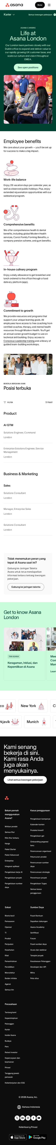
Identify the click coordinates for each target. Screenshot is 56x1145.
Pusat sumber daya (38, 944)
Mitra (32, 973)
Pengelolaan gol (37, 836)
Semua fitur (10, 832)
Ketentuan (24, 1127)
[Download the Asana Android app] (37, 1137)
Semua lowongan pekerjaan (40, 15)
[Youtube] (38, 1117)
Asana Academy (37, 927)
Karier (7, 1029)
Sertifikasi (34, 933)
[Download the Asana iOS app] (17, 1137)
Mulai (39, 5)
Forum (33, 938)
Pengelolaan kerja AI (13, 872)
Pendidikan (9, 967)
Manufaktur (10, 973)
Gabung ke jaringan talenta (25, 587)
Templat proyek (36, 955)
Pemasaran (9, 921)
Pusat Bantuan (36, 916)
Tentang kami (10, 1012)
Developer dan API (38, 967)
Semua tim (9, 990)
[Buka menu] (49, 5)
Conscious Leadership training (19, 341)
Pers (7, 1047)
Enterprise (9, 861)
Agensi (8, 984)
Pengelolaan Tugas (38, 883)
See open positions (28, 67)
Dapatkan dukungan (39, 921)
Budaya (8, 1041)
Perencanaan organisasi (40, 851)
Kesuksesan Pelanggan (40, 961)
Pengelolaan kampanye (40, 819)
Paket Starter (10, 849)
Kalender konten (37, 824)
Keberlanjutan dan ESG (15, 1083)
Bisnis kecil (9, 916)
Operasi (8, 927)
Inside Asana (10, 1035)
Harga (7, 843)
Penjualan (9, 944)
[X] (17, 1117)
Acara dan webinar (38, 950)
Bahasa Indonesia (31, 1107)
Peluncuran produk (38, 857)
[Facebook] (33, 1117)
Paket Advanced (12, 855)
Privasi (7, 1067)
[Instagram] (28, 1117)
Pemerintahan (11, 961)
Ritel (7, 955)
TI (5, 933)
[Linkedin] (22, 1117)
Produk (8, 938)
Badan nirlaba (11, 978)
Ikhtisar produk (11, 826)
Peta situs (34, 978)
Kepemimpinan (11, 1018)
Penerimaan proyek (38, 878)
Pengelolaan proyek (13, 878)
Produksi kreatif (37, 830)
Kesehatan (9, 950)
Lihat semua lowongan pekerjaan (25, 779)
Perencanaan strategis (40, 872)
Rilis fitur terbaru (12, 838)
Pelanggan (9, 1024)
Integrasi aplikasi (12, 866)
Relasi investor (11, 1052)
